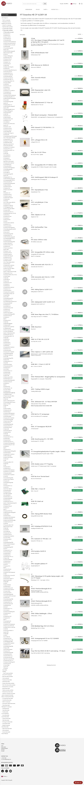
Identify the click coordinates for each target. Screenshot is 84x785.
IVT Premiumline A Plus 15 (7, 600)
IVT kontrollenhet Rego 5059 (8, 652)
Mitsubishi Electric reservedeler (8, 686)
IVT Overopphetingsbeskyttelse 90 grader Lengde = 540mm (48, 451)
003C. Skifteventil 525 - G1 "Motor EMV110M (44, 402)
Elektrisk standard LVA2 (7, 580)
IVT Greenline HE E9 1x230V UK (8, 287)
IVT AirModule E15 (6, 285)
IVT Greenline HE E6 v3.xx (7, 485)
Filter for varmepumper (6, 20)
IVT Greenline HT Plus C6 (7, 534)
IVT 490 (4, 460)
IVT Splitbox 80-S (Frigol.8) (8, 197)
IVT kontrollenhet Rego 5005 (8, 594)
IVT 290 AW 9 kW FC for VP (8, 521)
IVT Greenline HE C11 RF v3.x (8, 501)
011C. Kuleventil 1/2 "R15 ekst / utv (41, 539)
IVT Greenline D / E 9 (6, 348)
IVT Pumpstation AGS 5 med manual (9, 595)
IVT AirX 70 (5, 548)
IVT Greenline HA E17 (6, 515)
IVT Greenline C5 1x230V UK (8, 74)
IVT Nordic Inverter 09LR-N (8, 247)
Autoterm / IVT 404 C (7, 403)
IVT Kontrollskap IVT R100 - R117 (8, 293)
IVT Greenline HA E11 (6, 391)
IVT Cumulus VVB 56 (6, 591)
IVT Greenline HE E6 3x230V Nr (8, 536)
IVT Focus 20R (5, 356)
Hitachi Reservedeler (5, 726)
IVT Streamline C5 (6, 158)
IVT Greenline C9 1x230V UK (8, 205)
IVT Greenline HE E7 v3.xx (7, 550)
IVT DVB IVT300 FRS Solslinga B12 (9, 178)
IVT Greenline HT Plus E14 (7, 381)
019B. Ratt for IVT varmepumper (40, 414)
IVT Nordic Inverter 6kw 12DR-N (8, 268)
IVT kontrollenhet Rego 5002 (8, 419)
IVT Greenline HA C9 (6, 586)
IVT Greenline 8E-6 (6, 199)
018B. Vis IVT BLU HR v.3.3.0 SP (40, 339)
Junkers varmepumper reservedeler (7, 695)
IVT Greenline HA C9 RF (7, 638)
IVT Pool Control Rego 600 (7, 266)
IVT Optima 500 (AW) (7, 584)
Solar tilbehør (4, 669)
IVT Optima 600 (6, 340)
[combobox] (32, 3)
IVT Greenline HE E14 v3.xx (8, 73)
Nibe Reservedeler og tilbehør (8, 26)
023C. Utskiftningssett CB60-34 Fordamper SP (44, 177)
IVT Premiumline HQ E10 (7, 473)
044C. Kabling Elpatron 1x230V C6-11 (41, 289)
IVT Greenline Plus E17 (7, 63)
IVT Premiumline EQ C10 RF (7, 366)
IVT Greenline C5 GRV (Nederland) (9, 572)
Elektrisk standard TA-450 (7, 526)
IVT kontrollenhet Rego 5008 (8, 101)
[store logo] (6, 3)
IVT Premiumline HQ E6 (7, 350)
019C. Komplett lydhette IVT (39, 564)
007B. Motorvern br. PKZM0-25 (40, 65)
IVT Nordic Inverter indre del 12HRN (9, 520)
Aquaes (4, 191)
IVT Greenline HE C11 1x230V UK (8, 454)
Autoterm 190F (5, 632)
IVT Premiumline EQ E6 (7, 40)
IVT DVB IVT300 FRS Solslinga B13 (9, 236)
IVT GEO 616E (5, 528)
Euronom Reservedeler (5, 716)
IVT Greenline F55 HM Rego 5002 (9, 380)
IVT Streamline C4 (6, 87)
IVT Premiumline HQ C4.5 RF (8, 603)
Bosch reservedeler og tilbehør (8, 676)
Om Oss (3, 749)
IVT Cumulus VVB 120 (6, 389)
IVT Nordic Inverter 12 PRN (7, 421)
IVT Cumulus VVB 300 (7, 270)
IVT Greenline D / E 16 (7, 120)
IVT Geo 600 (5, 668)
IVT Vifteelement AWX (7, 328)
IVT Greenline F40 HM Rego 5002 (9, 314)
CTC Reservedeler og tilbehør (7, 28)
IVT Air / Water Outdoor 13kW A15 (9, 137)
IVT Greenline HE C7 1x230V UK (8, 326)
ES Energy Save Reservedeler (7, 721)
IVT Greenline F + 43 (6, 192)
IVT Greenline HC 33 (6, 367)
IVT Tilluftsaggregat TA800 (8, 641)
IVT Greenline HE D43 (7, 492)
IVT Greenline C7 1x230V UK (8, 140)
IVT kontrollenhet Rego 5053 (8, 298)
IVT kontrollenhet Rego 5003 (8, 477)
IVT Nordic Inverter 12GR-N (8, 457)
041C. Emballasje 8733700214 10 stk (41, 526)
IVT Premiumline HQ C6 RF (7, 657)
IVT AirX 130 (5, 614)
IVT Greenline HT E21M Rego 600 (9, 611)
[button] (80, 34)
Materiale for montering (6, 21)
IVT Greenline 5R (6, 134)
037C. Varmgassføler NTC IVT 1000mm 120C (44, 165)
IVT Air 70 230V (6, 369)
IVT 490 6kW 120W (6, 577)
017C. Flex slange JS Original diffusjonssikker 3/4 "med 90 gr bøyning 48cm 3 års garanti (47, 41)
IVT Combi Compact (6, 276)
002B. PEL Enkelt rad (37, 501)
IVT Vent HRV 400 (6, 295)
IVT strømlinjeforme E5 (7, 621)
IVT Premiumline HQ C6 (7, 490)
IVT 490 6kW (5, 523)
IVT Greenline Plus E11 (7, 613)
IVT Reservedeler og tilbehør (8, 30)
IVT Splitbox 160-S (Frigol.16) (8, 66)
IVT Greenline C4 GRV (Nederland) (9, 517)
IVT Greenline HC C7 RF (7, 85)
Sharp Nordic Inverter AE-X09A (8, 658)
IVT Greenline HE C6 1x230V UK (8, 265)
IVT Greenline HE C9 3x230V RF (8, 418)
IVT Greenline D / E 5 (6, 224)
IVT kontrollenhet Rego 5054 (8, 358)
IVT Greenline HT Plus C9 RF (8, 244)
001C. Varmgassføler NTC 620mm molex (42, 252)
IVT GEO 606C (5, 277)
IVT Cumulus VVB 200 (7, 82)
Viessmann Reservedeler (7, 718)
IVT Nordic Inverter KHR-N (7, 189)
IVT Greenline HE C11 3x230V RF (8, 474)
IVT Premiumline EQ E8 (7, 93)
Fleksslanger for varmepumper (7, 706)
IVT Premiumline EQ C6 (7, 112)
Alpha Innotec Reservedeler (7, 728)
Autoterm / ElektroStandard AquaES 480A (10, 503)
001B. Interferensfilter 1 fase (39, 227)
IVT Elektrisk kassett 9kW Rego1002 (9, 98)
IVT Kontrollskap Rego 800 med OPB (9, 229)
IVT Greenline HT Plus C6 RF (8, 588)
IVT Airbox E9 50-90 (6, 219)
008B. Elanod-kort (36, 327)
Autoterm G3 (5, 103)
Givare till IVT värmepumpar (7, 674)
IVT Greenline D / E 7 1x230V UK (8, 414)
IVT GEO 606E (5, 337)
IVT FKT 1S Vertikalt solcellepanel (9, 543)
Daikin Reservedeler (6, 720)
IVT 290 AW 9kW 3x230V (7, 142)
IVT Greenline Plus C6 (7, 344)
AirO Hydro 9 (5, 606)
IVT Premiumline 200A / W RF (8, 525)
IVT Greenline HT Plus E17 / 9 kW (8, 444)
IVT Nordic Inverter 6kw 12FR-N (8, 395)
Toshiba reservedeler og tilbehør (8, 690)
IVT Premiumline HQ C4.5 (7, 430)
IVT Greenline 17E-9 (6, 651)
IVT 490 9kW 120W (6, 46)
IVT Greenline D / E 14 (7, 60)
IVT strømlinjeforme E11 (7, 164)
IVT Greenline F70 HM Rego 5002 (9, 443)
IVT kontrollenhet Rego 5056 (8, 482)
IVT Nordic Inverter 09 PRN (8, 377)
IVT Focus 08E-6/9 (6, 172)
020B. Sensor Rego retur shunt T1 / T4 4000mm (44, 314)
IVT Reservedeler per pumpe (8, 32)
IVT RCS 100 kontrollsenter (7, 649)
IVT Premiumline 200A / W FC (8, 462)
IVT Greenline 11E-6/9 (7, 422)
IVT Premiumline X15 (6, 622)
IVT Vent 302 (5, 540)
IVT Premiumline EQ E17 (7, 290)
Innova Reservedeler (6, 715)
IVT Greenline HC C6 (6, 562)
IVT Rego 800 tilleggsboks (7, 323)
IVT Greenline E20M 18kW (7, 498)
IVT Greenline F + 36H (7, 126)
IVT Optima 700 (6, 359)
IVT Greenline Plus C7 (6, 411)
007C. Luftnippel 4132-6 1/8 (39, 140)
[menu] (42, 9)
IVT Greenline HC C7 (6, 33)
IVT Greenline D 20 (6, 309)
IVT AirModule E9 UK (6, 554)
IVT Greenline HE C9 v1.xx (7, 608)
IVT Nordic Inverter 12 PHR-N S (8, 479)
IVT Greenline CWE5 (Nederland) (9, 413)
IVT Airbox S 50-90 (6, 88)
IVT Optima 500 (6, 65)
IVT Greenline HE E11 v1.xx (7, 299)
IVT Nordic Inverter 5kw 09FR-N (8, 329)
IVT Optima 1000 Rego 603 (8, 111)
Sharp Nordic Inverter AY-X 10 (8, 144)
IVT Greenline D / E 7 (6, 288)
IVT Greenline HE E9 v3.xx (7, 602)
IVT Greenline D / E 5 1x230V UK (8, 147)
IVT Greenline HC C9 (6, 156)
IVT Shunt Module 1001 (7, 131)
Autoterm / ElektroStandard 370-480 (9, 271)
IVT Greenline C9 (6, 507)
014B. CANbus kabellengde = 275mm (41, 613)
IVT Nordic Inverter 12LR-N (7, 312)
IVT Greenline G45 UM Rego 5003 (9, 241)
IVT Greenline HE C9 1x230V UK (9, 392)
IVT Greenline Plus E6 (6, 440)
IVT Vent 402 (5, 476)
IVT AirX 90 (5, 484)
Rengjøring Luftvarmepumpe (6, 23)
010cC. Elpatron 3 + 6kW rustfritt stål (42, 352)
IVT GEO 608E (5, 633)
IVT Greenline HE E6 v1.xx (7, 104)
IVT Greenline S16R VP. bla (7, 510)
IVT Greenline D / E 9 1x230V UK (8, 471)
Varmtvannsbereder (6, 678)
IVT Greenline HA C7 (6, 466)
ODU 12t (4, 318)
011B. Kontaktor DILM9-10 (38, 551)
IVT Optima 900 (6, 281)
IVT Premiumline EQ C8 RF (7, 303)
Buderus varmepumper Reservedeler (8, 696)
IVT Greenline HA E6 (6, 203)
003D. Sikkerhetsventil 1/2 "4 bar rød (41, 102)
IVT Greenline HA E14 (7, 452)
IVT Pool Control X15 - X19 (7, 388)
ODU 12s (4, 384)
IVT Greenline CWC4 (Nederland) (9, 167)
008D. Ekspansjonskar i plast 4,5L (40, 90)
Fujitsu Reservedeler (6, 710)
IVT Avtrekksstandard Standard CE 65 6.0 (10, 301)
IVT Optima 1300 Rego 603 (8, 55)
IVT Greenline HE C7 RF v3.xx (8, 334)
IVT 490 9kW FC (6, 84)
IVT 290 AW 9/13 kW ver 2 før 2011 (9, 44)
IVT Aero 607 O (6, 487)
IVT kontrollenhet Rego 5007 (8, 48)
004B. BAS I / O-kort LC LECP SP (40, 364)
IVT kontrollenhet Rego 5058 (8, 599)
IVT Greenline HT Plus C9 (7, 186)
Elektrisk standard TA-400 (7, 52)
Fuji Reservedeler (5, 711)
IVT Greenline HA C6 (6, 342)
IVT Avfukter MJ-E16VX (7, 260)
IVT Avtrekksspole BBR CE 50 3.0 (9, 180)
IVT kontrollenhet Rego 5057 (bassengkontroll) (11, 136)
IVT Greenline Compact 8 (7, 254)
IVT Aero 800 (5, 362)
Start (2, 745)
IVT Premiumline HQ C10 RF (8, 145)
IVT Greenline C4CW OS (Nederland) (9, 41)
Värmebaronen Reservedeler (7, 679)
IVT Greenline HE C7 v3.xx (7, 273)
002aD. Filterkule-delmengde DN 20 (41, 601)
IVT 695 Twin (5, 54)
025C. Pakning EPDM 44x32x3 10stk (41, 514)
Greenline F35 (5, 666)
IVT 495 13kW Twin (6, 279)
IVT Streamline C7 (6, 218)
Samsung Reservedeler (6, 723)
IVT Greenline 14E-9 (6, 545)
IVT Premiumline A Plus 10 (7, 71)
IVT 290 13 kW (5, 458)
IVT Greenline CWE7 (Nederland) (8, 469)
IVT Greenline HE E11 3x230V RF (8, 643)
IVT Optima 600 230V (7, 117)
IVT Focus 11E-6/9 (6, 232)
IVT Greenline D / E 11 (7, 644)
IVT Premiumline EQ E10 (7, 166)
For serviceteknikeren (5, 713)
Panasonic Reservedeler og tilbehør (8, 683)
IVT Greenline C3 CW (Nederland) (9, 624)
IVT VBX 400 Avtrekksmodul (8, 518)
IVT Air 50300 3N (6, 122)
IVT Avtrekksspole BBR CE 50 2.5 (9, 109)
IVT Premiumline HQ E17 (7, 592)
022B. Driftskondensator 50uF (39, 53)
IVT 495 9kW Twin (6, 339)
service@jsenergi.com (6, 759)
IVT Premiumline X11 (6, 570)
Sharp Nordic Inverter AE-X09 (8, 161)
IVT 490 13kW (5, 153)
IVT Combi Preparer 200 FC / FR (8, 81)
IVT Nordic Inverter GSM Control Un (9, 43)
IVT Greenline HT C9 (6, 35)
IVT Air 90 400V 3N (6, 531)
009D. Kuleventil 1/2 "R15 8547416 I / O (42, 127)
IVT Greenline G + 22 (6, 504)
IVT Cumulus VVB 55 (6, 537)
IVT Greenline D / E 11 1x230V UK (9, 90)
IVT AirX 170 (5, 564)
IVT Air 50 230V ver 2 (7, 306)
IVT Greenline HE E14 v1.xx (7, 361)
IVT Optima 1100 (6, 558)
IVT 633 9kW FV (6, 529)
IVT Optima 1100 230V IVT (7, 243)
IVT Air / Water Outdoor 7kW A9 (8, 262)
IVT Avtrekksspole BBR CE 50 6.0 (9, 238)
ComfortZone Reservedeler (7, 700)
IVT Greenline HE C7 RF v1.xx (8, 556)
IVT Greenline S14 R (6, 386)
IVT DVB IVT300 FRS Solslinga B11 (9, 106)
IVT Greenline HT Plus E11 (7, 315)
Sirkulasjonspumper (6, 708)
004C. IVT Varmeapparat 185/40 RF (41, 426)
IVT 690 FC (5, 635)
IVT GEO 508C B (6, 514)
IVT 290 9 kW (5, 399)
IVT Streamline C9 (6, 284)
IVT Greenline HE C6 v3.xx (7, 148)
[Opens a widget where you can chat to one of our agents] (78, 782)
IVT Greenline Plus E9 (6, 561)
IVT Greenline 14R (6, 597)
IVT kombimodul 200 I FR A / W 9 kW (9, 213)
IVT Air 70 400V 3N (6, 636)
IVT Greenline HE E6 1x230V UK (8, 162)
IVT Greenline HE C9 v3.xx (7, 378)
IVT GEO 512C (5, 321)
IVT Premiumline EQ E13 (7, 225)
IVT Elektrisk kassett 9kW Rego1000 (9, 451)
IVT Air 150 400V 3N (6, 495)
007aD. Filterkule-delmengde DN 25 (41, 588)
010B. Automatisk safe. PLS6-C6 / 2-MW (42, 277)
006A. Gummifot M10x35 (38, 77)
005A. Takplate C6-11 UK (38, 215)
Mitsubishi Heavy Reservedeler (8, 691)
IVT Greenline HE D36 (7, 432)
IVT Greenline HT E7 (6, 246)
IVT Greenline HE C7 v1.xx (7, 496)
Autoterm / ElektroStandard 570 (9, 400)
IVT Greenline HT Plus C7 (7, 59)
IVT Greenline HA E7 (6, 263)
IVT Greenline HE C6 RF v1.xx (8, 436)
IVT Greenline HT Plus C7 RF (8, 118)
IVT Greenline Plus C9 (7, 468)
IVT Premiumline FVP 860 (7, 427)
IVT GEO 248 (5, 433)
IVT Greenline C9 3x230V (7, 259)
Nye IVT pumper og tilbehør (8, 673)
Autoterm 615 (5, 125)
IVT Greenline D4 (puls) (7, 569)
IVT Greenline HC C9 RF (7, 216)
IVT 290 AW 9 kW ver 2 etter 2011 (9, 575)
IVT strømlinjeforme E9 (7, 92)
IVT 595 (4, 465)
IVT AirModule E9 (6, 345)
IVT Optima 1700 (6, 375)
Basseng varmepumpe (6, 725)
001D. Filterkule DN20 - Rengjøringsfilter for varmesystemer (48, 377)
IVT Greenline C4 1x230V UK (8, 77)
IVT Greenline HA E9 (6, 325)
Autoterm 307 (5, 175)
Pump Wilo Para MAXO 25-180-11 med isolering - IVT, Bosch (48, 651)
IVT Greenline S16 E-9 (7, 449)
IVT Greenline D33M (6, 372)
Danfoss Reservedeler (6, 681)
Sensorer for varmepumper (7, 25)
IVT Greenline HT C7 (6, 617)
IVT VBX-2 (5, 573)
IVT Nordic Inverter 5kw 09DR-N (8, 208)
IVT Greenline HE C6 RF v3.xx (8, 211)
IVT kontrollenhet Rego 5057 (8, 547)
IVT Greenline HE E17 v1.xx (7, 425)
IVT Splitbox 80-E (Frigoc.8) (8, 255)
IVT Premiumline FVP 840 (7, 364)
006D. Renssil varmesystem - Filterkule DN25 (44, 115)
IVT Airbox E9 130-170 (7, 159)
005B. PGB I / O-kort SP (38, 489)
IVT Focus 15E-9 (6, 296)
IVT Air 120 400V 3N (6, 155)
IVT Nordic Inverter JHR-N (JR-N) (9, 123)
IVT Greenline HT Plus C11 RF (8, 307)
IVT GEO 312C (5, 114)
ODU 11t (4, 447)
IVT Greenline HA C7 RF (7, 532)
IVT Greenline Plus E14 (7, 663)
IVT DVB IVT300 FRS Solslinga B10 (9, 51)
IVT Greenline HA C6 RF (7, 410)
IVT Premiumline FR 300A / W (8, 630)
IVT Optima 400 (6, 429)
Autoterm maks (6, 49)
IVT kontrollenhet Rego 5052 (8, 233)
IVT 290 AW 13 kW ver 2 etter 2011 (9, 627)
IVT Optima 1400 (6, 647)
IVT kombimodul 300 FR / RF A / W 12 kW (10, 274)
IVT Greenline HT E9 (6, 310)
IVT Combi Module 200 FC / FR (8, 336)
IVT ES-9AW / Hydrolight (7, 493)
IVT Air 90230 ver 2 (6, 435)
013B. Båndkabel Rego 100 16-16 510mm (42, 626)
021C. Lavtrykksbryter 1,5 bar (39, 202)
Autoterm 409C (6, 249)
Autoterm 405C (6, 107)
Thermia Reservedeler (6, 705)
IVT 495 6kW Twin (6, 214)
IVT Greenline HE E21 (6, 553)
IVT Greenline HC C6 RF (7, 616)
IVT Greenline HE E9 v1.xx (7, 235)
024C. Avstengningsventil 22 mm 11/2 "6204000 (45, 638)
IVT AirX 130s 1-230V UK (7, 488)
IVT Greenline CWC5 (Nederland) (9, 227)
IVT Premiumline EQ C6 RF (7, 181)
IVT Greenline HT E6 (6, 188)
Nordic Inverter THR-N (7, 397)
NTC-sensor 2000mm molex (39, 239)
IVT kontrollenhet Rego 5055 (8, 424)
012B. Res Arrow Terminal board (40, 476)
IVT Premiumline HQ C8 (7, 551)
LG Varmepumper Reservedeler (8, 698)
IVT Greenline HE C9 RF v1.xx (8, 660)
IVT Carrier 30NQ (6, 665)
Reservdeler (3, 747)
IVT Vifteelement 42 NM (7, 394)
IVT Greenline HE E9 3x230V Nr (8, 589)
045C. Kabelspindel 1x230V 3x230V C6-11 (43, 302)
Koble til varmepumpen (6, 701)
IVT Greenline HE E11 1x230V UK (8, 347)
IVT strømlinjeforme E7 (7, 38)
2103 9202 (4, 758)
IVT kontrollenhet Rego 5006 (8, 646)
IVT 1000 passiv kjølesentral (8, 355)
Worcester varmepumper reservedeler (9, 693)
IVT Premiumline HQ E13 (7, 539)
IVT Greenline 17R (6, 68)
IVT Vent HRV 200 (6, 170)
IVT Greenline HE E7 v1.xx (7, 177)
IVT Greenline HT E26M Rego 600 (9, 662)
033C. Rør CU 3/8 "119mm (38, 152)
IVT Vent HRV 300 (6, 230)
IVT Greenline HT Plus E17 (7, 506)
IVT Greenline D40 (6, 438)
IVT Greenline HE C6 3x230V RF (8, 292)
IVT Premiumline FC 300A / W (8, 578)
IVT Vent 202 (5, 151)
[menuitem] (29, 9)
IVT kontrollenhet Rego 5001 (8, 353)
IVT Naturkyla (5, 200)
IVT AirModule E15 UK (7, 605)
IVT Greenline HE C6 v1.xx (7, 370)
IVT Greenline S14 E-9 (7, 320)
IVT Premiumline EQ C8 (7, 240)
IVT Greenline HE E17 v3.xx (7, 139)
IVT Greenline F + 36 (6, 62)
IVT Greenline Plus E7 (6, 499)
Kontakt (2, 751)
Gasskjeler (4, 671)
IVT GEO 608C (5, 581)
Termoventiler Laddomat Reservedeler (9, 703)
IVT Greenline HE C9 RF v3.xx (8, 441)
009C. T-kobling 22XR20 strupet (40, 389)
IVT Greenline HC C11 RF (7, 282)
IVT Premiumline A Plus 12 (7, 654)
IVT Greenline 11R (6, 480)
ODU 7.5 (4, 619)
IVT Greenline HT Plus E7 (7, 194)
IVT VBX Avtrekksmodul (7, 455)
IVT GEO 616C (5, 463)
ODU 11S (4, 509)
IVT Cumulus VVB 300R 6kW (8, 331)
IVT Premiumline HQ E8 (7, 416)
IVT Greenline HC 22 (6, 304)
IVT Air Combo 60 (6, 610)
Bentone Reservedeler (6, 688)
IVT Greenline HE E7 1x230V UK (8, 222)
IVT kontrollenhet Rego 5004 (8, 542)
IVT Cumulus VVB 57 (6, 210)
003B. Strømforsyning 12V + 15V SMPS (42, 439)
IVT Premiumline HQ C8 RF (7, 76)
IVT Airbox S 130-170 (6, 37)
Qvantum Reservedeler (6, 731)
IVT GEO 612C (5, 405)
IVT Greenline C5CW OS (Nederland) (9, 95)
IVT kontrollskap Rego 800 (7, 169)
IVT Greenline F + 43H (7, 251)
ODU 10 (4, 567)
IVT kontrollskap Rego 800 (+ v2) (8, 96)
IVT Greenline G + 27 (6, 115)
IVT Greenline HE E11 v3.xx (7, 655)
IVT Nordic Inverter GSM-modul (8, 625)
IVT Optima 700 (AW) (7, 408)
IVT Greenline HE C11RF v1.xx (8, 79)
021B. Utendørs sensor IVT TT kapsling (42, 464)
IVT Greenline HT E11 (6, 373)
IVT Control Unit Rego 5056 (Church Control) (11, 70)
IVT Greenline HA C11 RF (7, 57)
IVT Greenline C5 (6, 383)
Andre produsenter (6, 730)
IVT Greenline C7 (6, 446)
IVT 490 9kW (5, 628)
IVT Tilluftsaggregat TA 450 (8, 207)
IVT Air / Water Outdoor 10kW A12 (9, 202)
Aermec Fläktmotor (5, 733)
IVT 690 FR (5, 583)
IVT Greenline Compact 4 (7, 129)
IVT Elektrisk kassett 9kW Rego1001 (9, 512)
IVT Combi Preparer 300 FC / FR (8, 150)
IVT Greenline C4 (6, 317)
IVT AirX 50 (5, 221)
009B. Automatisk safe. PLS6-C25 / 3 (42, 264)
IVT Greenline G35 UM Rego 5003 (9, 183)
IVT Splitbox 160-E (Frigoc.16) (8, 133)
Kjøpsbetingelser (4, 748)
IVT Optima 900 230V (7, 185)
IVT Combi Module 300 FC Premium (9, 402)
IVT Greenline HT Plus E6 (7, 128)
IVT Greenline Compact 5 (7, 196)
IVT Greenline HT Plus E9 (7, 252)
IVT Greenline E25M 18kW (7, 559)
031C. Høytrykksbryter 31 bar (39, 190)
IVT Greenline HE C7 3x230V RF (8, 351)
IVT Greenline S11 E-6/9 (7, 257)
